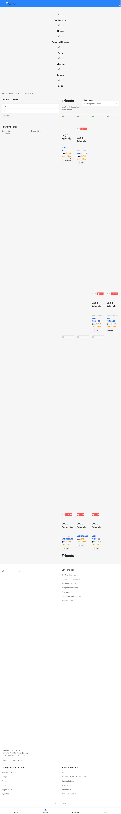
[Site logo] (11, 3)
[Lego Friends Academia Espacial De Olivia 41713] (68, 120)
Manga (4, 777)
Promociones (67, 600)
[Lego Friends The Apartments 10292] (113, 203)
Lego (24, 93)
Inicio (4, 93)
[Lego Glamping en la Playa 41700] (68, 424)
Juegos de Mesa (8, 789)
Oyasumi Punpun (69, 794)
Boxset (5, 781)
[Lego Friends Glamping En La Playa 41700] (83, 120)
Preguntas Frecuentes (71, 587)
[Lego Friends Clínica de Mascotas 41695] (83, 424)
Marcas (17, 93)
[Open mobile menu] (3, 3)
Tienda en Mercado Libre (72, 596)
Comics (5, 785)
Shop (10, 93)
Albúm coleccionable (10, 772)
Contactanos (67, 592)
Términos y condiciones (71, 579)
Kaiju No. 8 (66, 785)
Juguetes (5, 794)
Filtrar (6, 116)
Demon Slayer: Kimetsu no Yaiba (75, 777)
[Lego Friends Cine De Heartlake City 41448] (98, 203)
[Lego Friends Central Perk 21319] (98, 424)
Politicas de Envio (69, 583)
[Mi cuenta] (116, 3)
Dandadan (66, 772)
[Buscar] (112, 3)
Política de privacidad (70, 575)
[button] (68, 159)
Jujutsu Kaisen (68, 781)
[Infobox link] (60, 51)
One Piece (66, 789)
